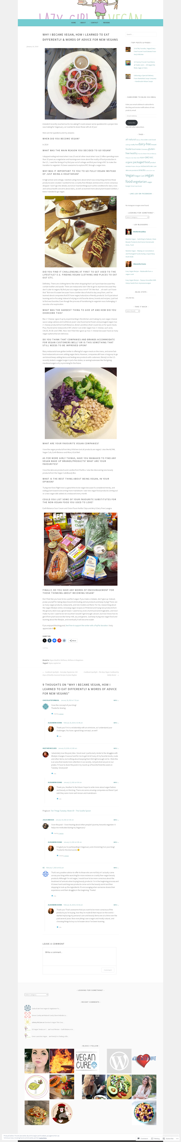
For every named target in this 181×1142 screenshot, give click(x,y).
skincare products (132, 170)
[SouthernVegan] (119, 1061)
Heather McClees (50, 748)
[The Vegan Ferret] (119, 1087)
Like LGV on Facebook (141, 194)
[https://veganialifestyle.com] (144, 1061)
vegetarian (57, 663)
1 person (61, 714)
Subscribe (131, 123)
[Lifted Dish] (144, 1087)
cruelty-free (134, 145)
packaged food (141, 162)
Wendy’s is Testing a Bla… (60, 1036)
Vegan (50, 663)
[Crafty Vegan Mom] (37, 1113)
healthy (134, 153)
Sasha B (34, 1008)
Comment (108, 970)
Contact (94, 22)
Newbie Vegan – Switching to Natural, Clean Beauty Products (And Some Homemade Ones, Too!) (141, 242)
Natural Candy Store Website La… (55, 1015)
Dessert (153, 145)
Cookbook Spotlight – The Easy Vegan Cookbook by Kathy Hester (101, 673)
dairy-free (144, 144)
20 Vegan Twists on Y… (40, 1029)
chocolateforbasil (51, 700)
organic (129, 162)
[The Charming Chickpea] (144, 1113)
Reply (115, 700)
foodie (128, 149)
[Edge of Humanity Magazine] (61, 1061)
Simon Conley (36, 1015)
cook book (152, 140)
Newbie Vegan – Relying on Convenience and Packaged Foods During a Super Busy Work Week (140, 254)
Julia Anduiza (48, 820)
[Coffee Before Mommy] (37, 1061)
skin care (153, 166)
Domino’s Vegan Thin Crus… (54, 1022)
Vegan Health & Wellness (58, 660)
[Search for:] (141, 34)
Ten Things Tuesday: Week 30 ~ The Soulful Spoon (71, 810)
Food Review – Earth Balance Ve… (62, 1029)
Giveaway (144, 149)
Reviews (106, 22)
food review (136, 149)
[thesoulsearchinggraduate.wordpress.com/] (94, 1087)
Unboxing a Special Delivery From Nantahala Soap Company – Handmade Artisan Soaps (145, 78)
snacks (142, 170)
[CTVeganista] (37, 1087)
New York (137, 158)
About (83, 22)
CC (44, 868)
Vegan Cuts (140, 175)
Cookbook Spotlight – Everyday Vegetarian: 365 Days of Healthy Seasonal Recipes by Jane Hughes (60, 673)
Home (73, 22)
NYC (151, 157)
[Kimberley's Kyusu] (61, 1113)
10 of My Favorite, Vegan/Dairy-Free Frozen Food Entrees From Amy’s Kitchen (145, 51)
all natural (131, 139)
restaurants (145, 166)
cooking (128, 145)
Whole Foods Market (136, 186)
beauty (138, 140)
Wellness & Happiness (75, 660)
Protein (133, 166)
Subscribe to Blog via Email (141, 97)
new (132, 158)
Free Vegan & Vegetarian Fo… (50, 1008)
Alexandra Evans (55, 723)
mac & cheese (142, 154)
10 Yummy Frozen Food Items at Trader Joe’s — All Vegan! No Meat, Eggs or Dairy (144, 65)
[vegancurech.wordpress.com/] (86, 1061)
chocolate (144, 140)
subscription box (150, 170)
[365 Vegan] (61, 1087)
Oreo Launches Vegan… (40, 1036)
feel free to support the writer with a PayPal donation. (87, 625)
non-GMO (144, 157)
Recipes (138, 166)
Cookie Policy (43, 1138)
